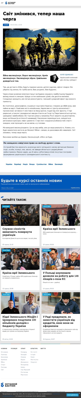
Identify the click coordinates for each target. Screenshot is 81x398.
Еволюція (59, 164)
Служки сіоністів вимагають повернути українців (17, 232)
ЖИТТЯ (43, 348)
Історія (33, 354)
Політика (46, 206)
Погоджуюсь (72, 395)
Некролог (34, 362)
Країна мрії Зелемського (59, 228)
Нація (25, 164)
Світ (2, 370)
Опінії (6, 25)
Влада (32, 164)
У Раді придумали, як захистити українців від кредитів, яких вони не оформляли (59, 321)
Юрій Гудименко (66, 75)
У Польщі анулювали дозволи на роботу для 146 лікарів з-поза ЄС (61, 276)
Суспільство (41, 164)
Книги (32, 357)
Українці (17, 164)
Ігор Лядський (25, 370)
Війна (51, 164)
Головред (24, 352)
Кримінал (4, 359)
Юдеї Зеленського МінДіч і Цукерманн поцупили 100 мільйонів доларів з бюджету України (20, 321)
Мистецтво (34, 359)
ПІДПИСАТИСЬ (75, 188)
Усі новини (4, 352)
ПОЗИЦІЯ (14, 348)
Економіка (4, 357)
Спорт (3, 365)
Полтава (6, 206)
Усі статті (34, 352)
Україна (9, 164)
